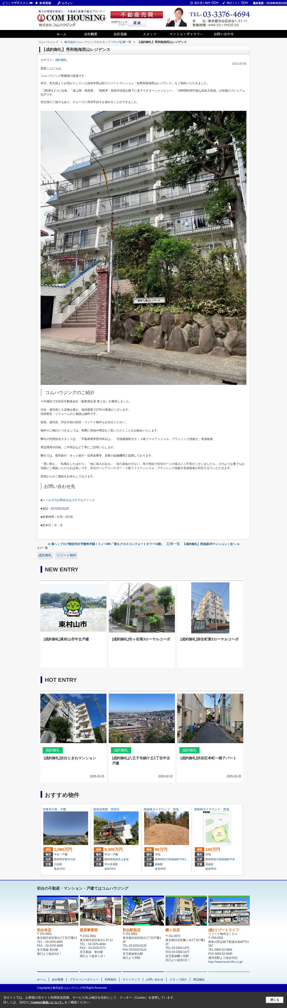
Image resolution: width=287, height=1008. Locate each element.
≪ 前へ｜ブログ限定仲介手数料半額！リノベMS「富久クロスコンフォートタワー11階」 (106, 544)
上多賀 (125, 859)
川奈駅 (58, 864)
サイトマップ (131, 979)
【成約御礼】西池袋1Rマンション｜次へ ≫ (211, 544)
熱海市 (117, 859)
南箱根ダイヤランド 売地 (161, 809)
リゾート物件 (66, 555)
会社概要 (57, 979)
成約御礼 (61, 60)
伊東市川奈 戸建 (54, 809)
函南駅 (159, 864)
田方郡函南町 (171, 859)
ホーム (41, 979)
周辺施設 (199, 979)
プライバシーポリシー (84, 979)
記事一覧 (173, 544)
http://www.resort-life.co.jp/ (225, 961)
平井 (182, 859)
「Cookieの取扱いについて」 (46, 1002)
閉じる (274, 1000)
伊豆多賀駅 (111, 864)
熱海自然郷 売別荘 (106, 809)
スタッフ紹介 (178, 979)
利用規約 (110, 979)
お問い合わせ (154, 979)
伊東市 (66, 859)
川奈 (73, 859)
